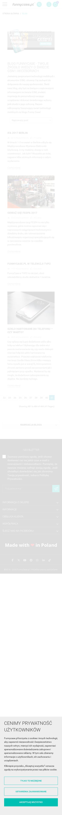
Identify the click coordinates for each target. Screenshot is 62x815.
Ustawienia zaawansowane (31, 791)
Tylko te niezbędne (31, 781)
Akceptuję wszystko (31, 802)
